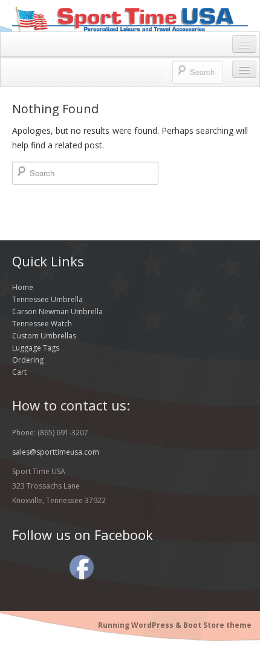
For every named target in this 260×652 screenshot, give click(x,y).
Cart (19, 372)
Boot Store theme (217, 625)
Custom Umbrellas (44, 336)
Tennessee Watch (42, 323)
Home (22, 287)
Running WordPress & (140, 625)
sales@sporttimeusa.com (55, 452)
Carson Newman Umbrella (57, 311)
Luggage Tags (35, 348)
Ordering (28, 360)
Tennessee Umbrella (47, 299)
